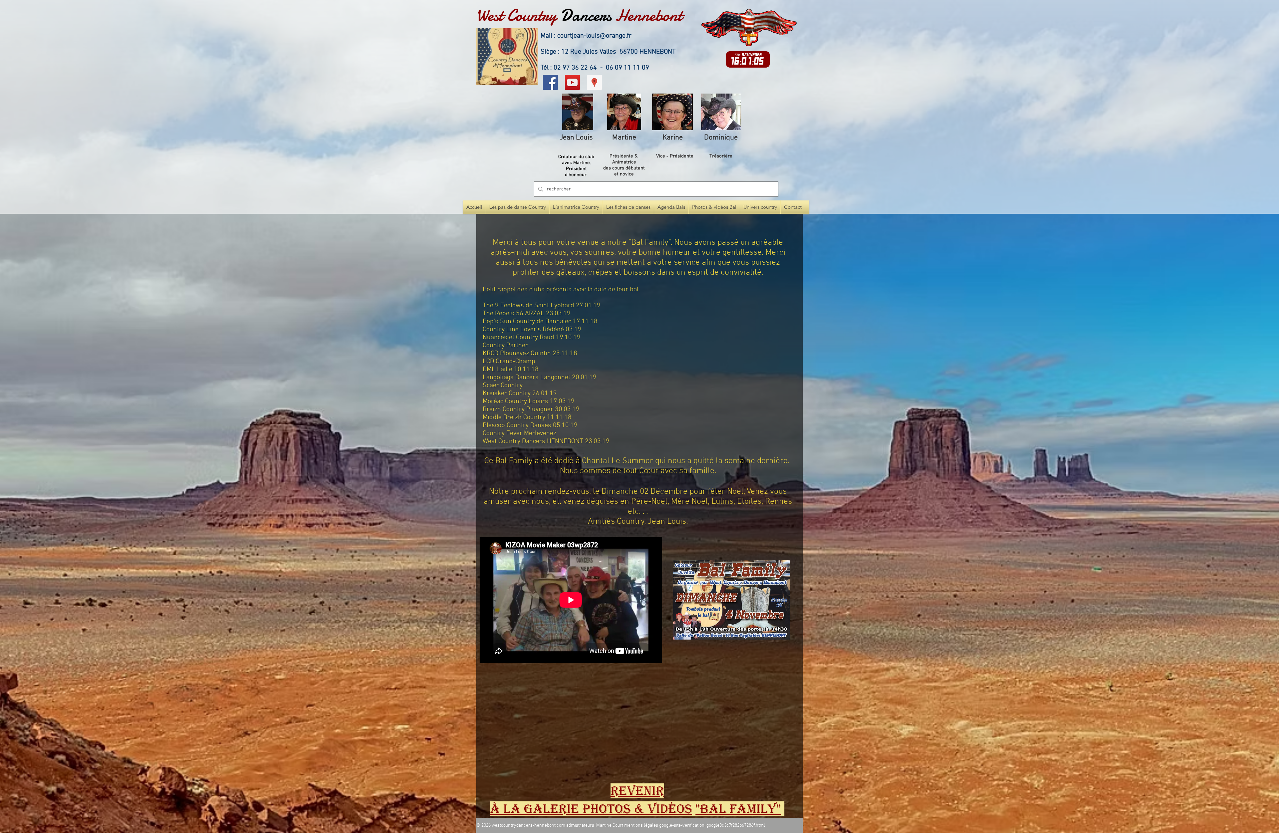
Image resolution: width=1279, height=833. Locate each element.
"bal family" (738, 808)
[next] (787, 729)
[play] (785, 768)
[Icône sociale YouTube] (572, 82)
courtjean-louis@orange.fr (594, 36)
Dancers (586, 15)
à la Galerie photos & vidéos (591, 808)
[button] (493, 687)
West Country (516, 15)
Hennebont (649, 15)
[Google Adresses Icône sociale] (594, 82)
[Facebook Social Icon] (550, 82)
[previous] (491, 729)
